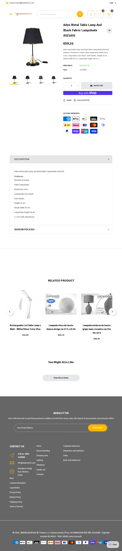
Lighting (39, 460)
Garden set (40, 470)
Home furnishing (43, 451)
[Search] (80, 14)
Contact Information (18, 483)
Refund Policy (15, 497)
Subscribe (98, 428)
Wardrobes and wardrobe (73, 451)
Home (38, 446)
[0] (99, 14)
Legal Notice (15, 488)
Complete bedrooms (71, 446)
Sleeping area (42, 455)
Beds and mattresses (71, 460)
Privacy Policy (15, 492)
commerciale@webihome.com (21, 3)
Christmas (40, 465)
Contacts (40, 474)
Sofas (65, 455)
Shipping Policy (16, 502)
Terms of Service (16, 506)
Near (12, 478)
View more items (61, 378)
